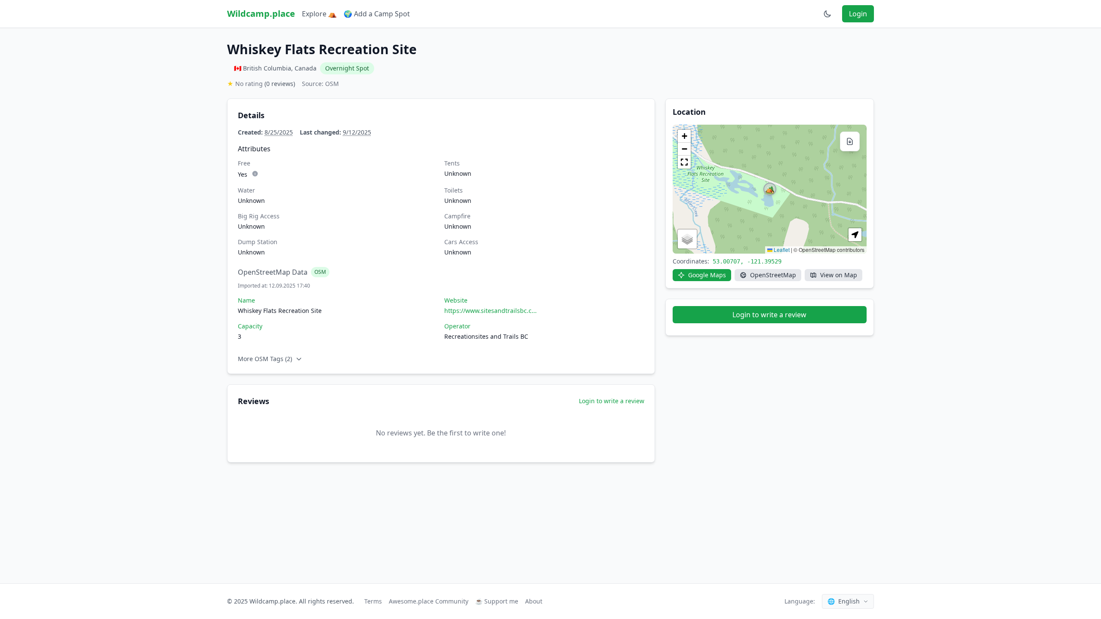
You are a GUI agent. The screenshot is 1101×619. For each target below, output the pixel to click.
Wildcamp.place (261, 13)
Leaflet (781, 249)
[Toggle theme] (827, 13)
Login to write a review (611, 401)
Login (858, 13)
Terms (373, 601)
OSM (320, 272)
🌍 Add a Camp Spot (377, 13)
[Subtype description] (255, 173)
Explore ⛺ (319, 13)
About (533, 601)
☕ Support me (496, 601)
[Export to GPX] (850, 141)
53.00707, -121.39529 (747, 261)
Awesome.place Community (428, 601)
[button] (769, 189)
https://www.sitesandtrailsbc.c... (490, 310)
